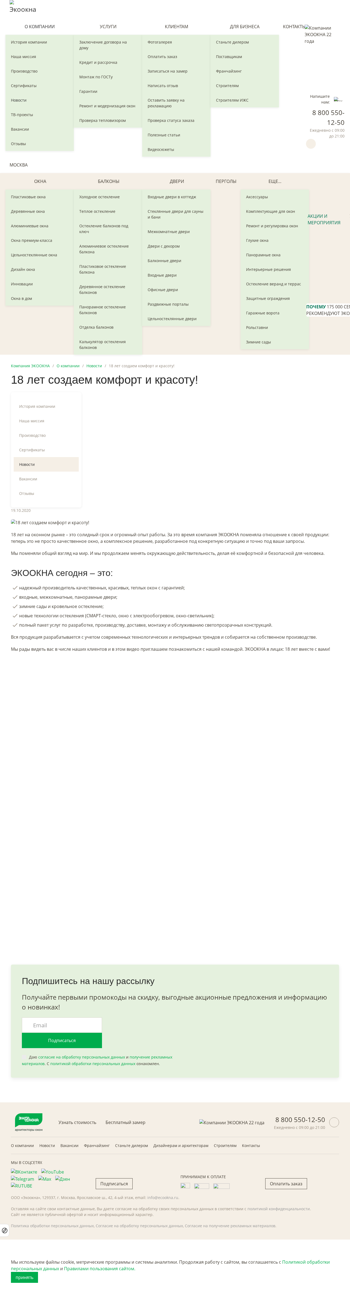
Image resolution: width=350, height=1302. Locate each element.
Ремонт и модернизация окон (107, 105)
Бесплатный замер (125, 1122)
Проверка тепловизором (102, 120)
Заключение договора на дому (103, 44)
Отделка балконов (96, 327)
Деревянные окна (28, 211)
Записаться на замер (168, 71)
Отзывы (18, 143)
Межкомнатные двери (169, 231)
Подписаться (62, 1040)
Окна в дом (21, 298)
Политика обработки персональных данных (52, 1225)
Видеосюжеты (161, 149)
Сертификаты (24, 85)
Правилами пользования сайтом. (99, 1269)
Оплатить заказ (162, 56)
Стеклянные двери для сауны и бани (175, 214)
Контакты (294, 27)
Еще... (275, 181)
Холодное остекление (99, 196)
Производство (24, 71)
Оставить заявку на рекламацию (166, 102)
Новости (19, 100)
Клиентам (176, 27)
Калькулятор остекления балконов (102, 344)
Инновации (22, 283)
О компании (40, 27)
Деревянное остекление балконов (102, 289)
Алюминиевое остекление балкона (104, 248)
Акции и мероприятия (324, 219)
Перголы (226, 181)
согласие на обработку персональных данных (81, 1057)
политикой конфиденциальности (278, 1208)
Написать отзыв (163, 85)
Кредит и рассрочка (98, 62)
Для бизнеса (244, 27)
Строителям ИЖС (232, 100)
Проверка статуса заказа (171, 120)
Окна (40, 181)
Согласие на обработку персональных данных (139, 1225)
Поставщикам (229, 56)
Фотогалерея (160, 42)
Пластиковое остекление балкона (102, 269)
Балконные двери (164, 260)
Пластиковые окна (28, 196)
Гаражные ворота (262, 313)
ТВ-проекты (22, 114)
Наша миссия (23, 56)
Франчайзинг (229, 71)
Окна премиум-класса (31, 240)
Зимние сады (258, 342)
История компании (29, 42)
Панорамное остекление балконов (102, 309)
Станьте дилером (232, 42)
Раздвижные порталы (168, 304)
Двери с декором (164, 246)
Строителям (227, 85)
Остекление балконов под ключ (103, 228)
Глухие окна (257, 240)
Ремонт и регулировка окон (272, 225)
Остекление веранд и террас (273, 283)
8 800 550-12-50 (300, 1119)
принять (24, 1277)
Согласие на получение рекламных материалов (230, 1225)
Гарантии (88, 91)
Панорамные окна (263, 254)
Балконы (108, 181)
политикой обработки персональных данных (92, 1063)
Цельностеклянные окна (34, 254)
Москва (19, 165)
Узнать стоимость (77, 1122)
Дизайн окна (23, 269)
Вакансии (20, 129)
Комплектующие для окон (270, 211)
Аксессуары (257, 196)
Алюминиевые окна (29, 225)
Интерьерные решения (268, 269)
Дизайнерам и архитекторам (180, 1145)
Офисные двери (163, 289)
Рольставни (257, 327)
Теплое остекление (97, 211)
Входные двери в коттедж (172, 196)
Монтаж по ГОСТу (96, 76)
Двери (177, 181)
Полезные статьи (164, 134)
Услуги (108, 27)
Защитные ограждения (268, 298)
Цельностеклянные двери (172, 318)
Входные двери (162, 275)
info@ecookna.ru (162, 1197)
